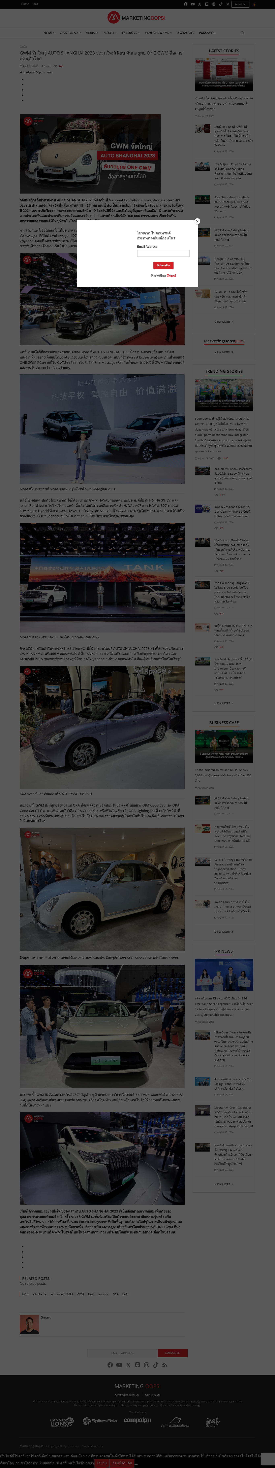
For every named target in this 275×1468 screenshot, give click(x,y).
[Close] (197, 221)
